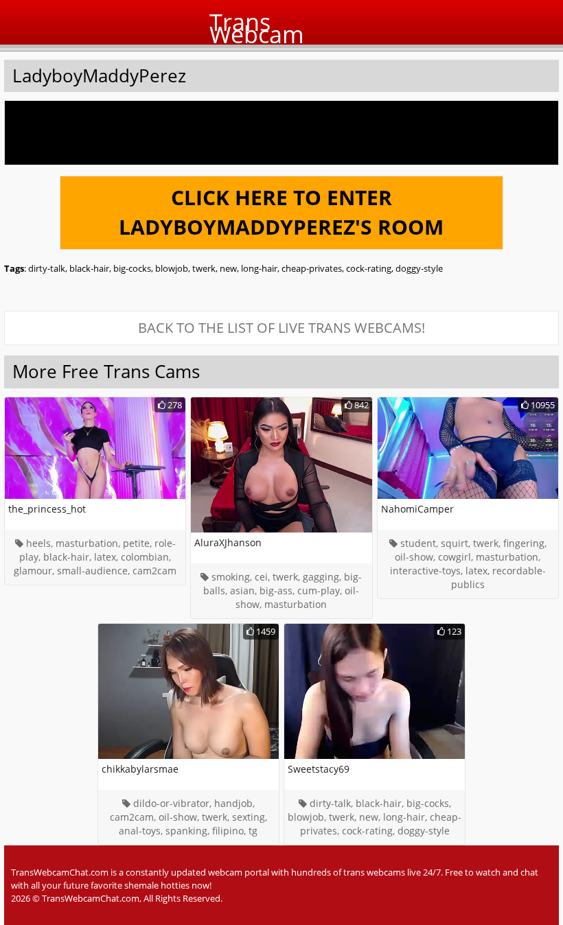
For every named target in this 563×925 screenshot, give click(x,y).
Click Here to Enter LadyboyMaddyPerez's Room (281, 212)
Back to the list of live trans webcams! (281, 327)
